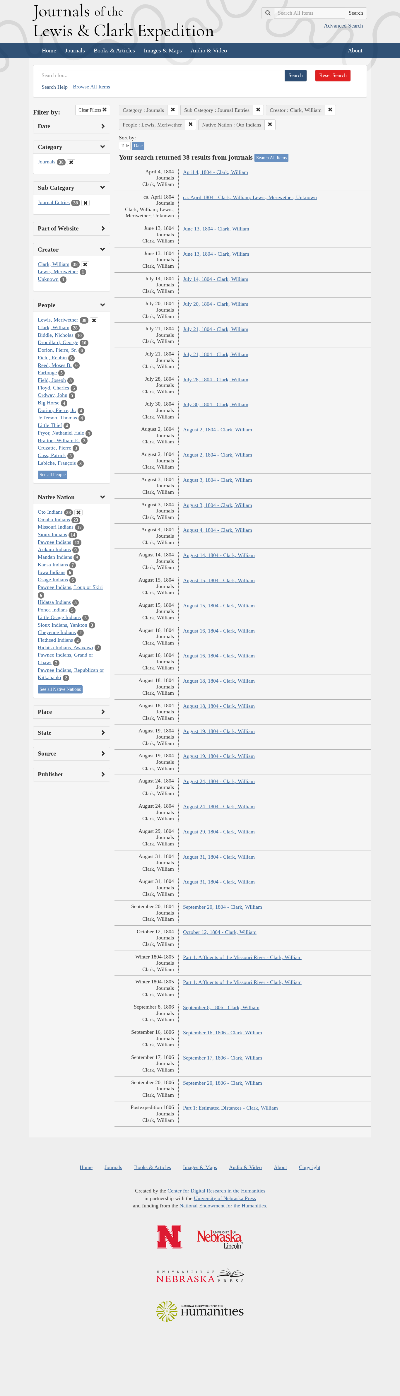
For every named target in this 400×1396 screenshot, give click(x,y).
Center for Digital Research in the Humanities (216, 1191)
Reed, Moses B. (55, 365)
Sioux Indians (52, 534)
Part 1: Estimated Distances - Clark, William (230, 1108)
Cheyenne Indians (57, 632)
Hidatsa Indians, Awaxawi (65, 647)
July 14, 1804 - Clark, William (215, 279)
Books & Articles (114, 50)
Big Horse (48, 403)
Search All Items (271, 157)
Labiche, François (57, 463)
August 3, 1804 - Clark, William (217, 480)
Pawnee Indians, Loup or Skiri (70, 587)
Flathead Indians (55, 640)
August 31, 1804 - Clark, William (219, 857)
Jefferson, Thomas (57, 418)
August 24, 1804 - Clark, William (219, 781)
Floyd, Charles (53, 388)
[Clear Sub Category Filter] (85, 203)
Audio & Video (209, 50)
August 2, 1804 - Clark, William (217, 430)
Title (125, 145)
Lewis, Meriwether (58, 271)
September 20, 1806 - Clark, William (222, 1083)
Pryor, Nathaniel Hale (61, 433)
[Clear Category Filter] (71, 162)
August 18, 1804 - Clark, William (219, 681)
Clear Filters (90, 109)
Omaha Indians (54, 519)
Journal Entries (54, 202)
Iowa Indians (51, 572)
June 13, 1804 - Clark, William (216, 229)
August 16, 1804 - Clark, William (219, 631)
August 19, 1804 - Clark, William (219, 731)
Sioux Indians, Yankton (62, 625)
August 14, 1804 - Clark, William (219, 555)
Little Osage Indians (59, 617)
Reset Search (333, 75)
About (355, 50)
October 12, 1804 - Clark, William (220, 932)
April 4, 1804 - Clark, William (215, 172)
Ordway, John (52, 395)
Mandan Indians (55, 557)
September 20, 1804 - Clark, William (222, 907)
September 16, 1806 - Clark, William (222, 1033)
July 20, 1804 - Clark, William (215, 304)
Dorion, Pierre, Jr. (57, 410)
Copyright (309, 1167)
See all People (53, 474)
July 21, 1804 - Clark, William (215, 329)
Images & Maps (163, 50)
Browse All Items (91, 87)
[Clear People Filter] (94, 320)
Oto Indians (50, 512)
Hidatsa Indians (54, 602)
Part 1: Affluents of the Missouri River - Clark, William (242, 957)
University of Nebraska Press (225, 1198)
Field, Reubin (52, 357)
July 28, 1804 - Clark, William (215, 379)
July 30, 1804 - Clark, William (215, 404)
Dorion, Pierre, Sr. (57, 350)
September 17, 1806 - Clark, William (222, 1058)
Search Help (55, 87)
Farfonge (47, 372)
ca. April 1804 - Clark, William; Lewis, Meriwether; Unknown (250, 197)
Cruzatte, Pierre (54, 448)
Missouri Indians (55, 527)
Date (138, 145)
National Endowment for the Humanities (223, 1206)
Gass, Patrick (52, 455)
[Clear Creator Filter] (85, 264)
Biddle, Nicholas (55, 335)
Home (49, 50)
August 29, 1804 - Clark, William (219, 832)
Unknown (48, 279)
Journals (75, 50)
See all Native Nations (60, 689)
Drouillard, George (58, 342)
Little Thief (50, 425)
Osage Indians (53, 579)
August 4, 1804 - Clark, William (217, 530)
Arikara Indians (54, 549)
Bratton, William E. (59, 440)
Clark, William (53, 264)
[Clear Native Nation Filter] (78, 512)
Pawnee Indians (54, 542)
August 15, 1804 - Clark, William (219, 580)
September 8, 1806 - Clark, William (221, 1007)
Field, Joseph (52, 380)
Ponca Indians (53, 610)
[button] (172, 110)
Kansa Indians (53, 565)
